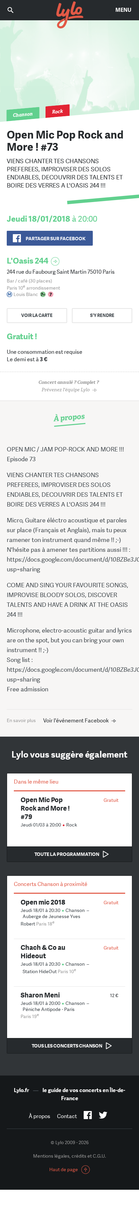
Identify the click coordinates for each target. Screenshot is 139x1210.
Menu (123, 10)
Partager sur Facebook (55, 239)
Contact (67, 1116)
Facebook (88, 1116)
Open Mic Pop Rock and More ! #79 (45, 808)
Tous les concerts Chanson (67, 1046)
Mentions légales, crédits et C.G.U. (69, 1156)
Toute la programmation (66, 854)
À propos (39, 1116)
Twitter (103, 1116)
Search (15, 10)
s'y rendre (102, 315)
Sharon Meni (40, 994)
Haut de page (63, 1169)
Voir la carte (37, 315)
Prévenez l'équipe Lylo (68, 386)
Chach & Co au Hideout (43, 951)
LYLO (69, 15)
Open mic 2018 (43, 902)
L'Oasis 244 (27, 260)
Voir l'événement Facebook (76, 720)
